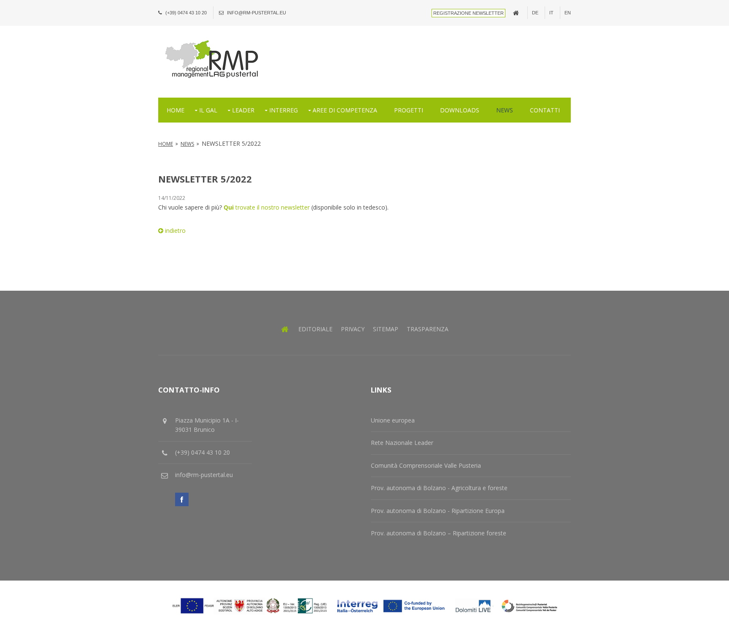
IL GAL (208, 110)
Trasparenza (427, 329)
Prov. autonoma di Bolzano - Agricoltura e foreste (439, 488)
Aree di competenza (345, 110)
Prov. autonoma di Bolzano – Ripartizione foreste (438, 533)
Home (175, 110)
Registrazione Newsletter (468, 13)
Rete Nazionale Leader (402, 443)
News (504, 110)
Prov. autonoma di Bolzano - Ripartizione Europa (438, 511)
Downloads (459, 110)
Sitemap (385, 329)
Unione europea (393, 420)
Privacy (352, 329)
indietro (174, 230)
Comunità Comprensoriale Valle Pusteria (426, 465)
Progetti (408, 110)
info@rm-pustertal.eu (256, 12)
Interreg (283, 110)
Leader (243, 110)
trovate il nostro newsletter (267, 207)
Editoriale (315, 329)
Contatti (545, 110)
